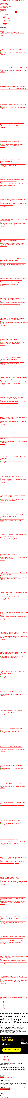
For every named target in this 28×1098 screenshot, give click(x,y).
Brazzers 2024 (6, 18)
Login (2, 1077)
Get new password (5, 1089)
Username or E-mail (5, 1087)
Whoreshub (6, 1057)
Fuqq (12, 0)
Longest (15, 32)
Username (2, 1074)
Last (4, 1009)
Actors (4, 16)
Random (20, 32)
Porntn (16, 0)
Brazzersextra (6, 1056)
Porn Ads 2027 (6, 1060)
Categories (5, 14)
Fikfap (8, 0)
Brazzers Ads (6, 20)
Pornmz (4, 0)
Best (5, 32)
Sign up (14, 1096)
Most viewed (10, 32)
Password (2, 1075)
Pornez (17, 2)
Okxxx (5, 23)
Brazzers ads (6, 1059)
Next (4, 1008)
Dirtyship (11, 2)
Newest (2, 31)
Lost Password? (8, 1077)
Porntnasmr (22, 0)
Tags (4, 17)
